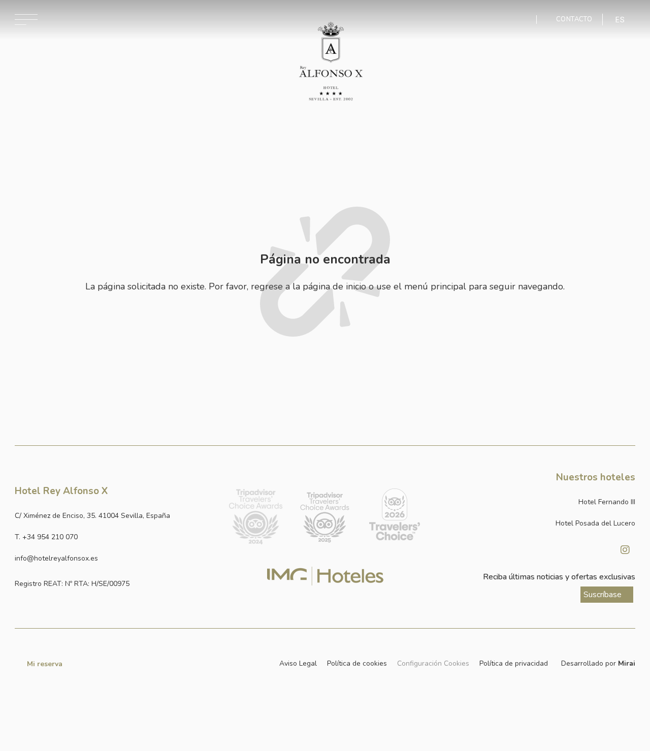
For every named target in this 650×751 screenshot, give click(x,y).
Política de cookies (357, 663)
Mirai (626, 663)
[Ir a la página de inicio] (331, 61)
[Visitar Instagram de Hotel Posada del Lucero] (625, 550)
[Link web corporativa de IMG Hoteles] (325, 576)
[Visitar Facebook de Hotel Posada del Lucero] (600, 550)
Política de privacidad (513, 663)
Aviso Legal (298, 663)
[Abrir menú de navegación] (26, 19)
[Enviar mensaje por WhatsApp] (521, 19)
